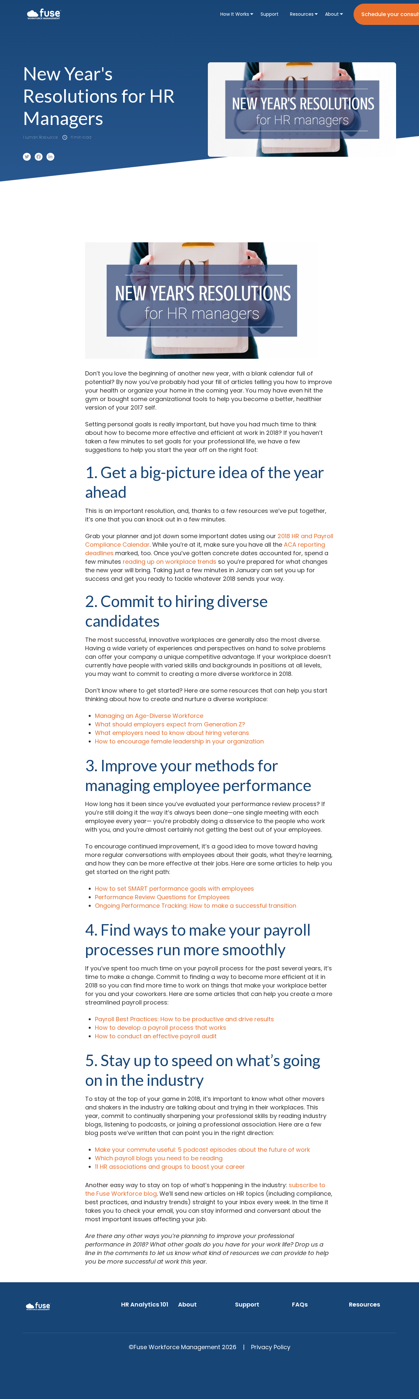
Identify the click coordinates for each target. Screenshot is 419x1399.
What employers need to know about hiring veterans (172, 733)
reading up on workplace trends (169, 562)
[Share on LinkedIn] (50, 157)
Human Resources (40, 137)
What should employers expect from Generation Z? (170, 724)
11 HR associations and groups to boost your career (170, 1167)
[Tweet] (27, 157)
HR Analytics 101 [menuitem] (144, 1304)
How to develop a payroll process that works (160, 1028)
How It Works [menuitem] (234, 14)
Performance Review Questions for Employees (162, 897)
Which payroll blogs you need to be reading (159, 1158)
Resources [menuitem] (302, 14)
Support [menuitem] (270, 14)
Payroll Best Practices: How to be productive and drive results (184, 1019)
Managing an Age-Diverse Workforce (149, 716)
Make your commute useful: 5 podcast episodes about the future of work (202, 1150)
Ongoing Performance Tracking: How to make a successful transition (195, 906)
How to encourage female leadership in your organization (179, 741)
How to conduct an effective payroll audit (156, 1036)
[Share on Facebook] (39, 157)
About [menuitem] (332, 14)
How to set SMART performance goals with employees (174, 888)
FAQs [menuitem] (300, 1304)
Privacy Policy (270, 1347)
